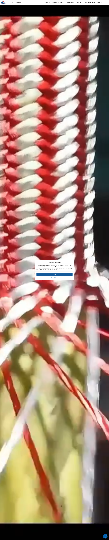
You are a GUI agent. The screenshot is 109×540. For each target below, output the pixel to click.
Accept (54, 274)
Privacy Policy (54, 277)
